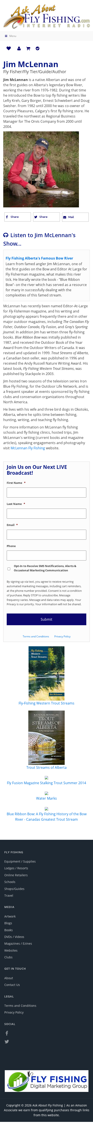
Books (8, 930)
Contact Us (12, 985)
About (8, 978)
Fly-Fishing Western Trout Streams (46, 703)
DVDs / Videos (14, 937)
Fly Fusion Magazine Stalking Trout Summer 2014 (46, 782)
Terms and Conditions (36, 636)
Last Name (16, 504)
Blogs (8, 923)
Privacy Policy (62, 636)
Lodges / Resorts (16, 868)
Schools (9, 882)
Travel (8, 895)
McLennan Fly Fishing (28, 448)
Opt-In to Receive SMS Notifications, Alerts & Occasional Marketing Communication (45, 568)
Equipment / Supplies (20, 861)
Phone (11, 546)
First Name (16, 483)
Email (12, 525)
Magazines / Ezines (18, 943)
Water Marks (46, 798)
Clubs (8, 957)
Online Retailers (16, 875)
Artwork (10, 916)
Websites (11, 950)
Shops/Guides (14, 889)
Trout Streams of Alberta (46, 767)
